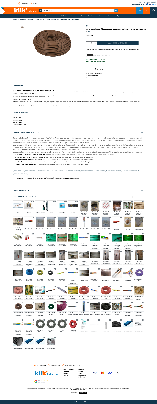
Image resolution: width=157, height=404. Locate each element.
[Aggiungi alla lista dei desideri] (87, 26)
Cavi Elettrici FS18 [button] (31, 197)
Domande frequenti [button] (21, 190)
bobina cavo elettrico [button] (87, 170)
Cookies (80, 371)
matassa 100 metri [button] (100, 170)
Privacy (80, 373)
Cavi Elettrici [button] (19, 197)
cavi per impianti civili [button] (43, 170)
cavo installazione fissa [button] (20, 173)
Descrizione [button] (18, 85)
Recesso (65, 375)
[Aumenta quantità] (95, 43)
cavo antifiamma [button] (18, 170)
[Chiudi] (132, 197)
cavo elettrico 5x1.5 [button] (30, 170)
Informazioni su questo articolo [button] (26, 132)
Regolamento (82, 375)
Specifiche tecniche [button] (21, 112)
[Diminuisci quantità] (87, 43)
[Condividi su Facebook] (95, 69)
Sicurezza (81, 369)
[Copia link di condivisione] (102, 69)
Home (15, 19)
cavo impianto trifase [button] (57, 170)
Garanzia (65, 373)
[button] (41, 10)
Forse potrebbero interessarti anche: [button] (28, 184)
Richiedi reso (82, 377)
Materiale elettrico (26, 19)
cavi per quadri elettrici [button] (72, 170)
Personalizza (74, 392)
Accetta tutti (83, 392)
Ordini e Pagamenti (68, 369)
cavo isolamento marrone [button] (114, 170)
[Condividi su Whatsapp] (97, 69)
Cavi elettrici (39, 19)
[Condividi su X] (100, 69)
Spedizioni (66, 371)
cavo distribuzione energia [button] (131, 170)
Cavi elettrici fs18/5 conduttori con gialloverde (62, 19)
